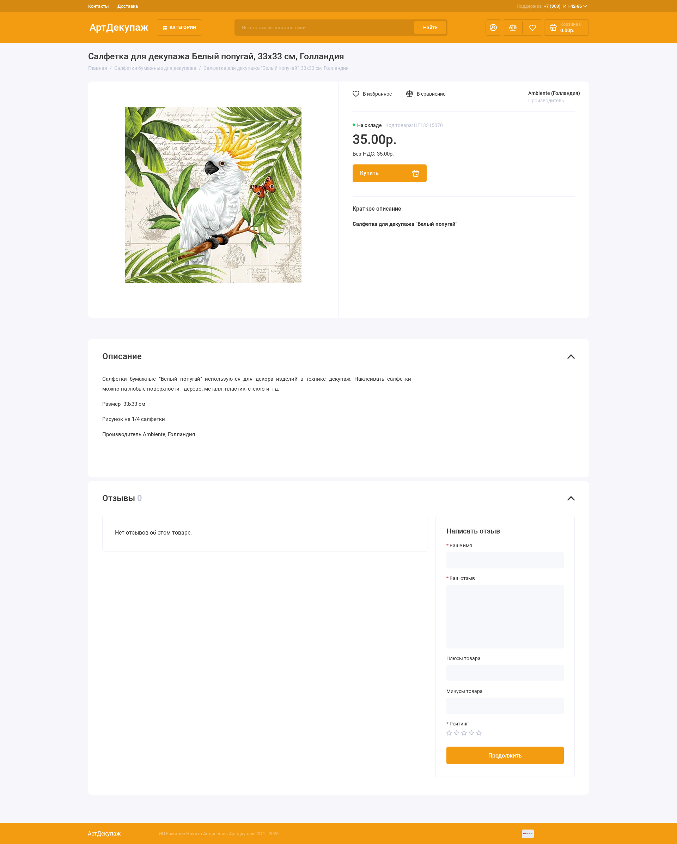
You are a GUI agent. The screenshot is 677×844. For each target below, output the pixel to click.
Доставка (127, 6)
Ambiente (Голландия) (554, 93)
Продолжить (505, 755)
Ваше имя (461, 545)
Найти (430, 27)
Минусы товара (464, 691)
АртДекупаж (119, 27)
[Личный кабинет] (493, 27)
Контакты (98, 6)
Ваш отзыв (462, 578)
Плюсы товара (463, 658)
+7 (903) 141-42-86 (549, 6)
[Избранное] (532, 27)
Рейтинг (459, 724)
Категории (183, 27)
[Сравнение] (512, 27)
